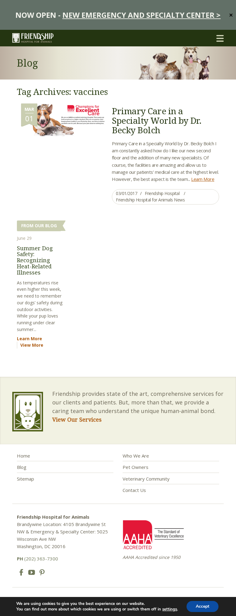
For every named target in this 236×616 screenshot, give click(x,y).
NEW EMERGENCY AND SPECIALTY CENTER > (141, 15)
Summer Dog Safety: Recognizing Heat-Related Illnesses (35, 260)
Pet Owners (135, 467)
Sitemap (25, 479)
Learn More (202, 179)
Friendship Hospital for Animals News (150, 200)
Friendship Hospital (162, 193)
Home (23, 456)
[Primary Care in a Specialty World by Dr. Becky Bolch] (61, 120)
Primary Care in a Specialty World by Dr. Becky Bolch (156, 120)
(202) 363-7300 (37, 559)
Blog (21, 467)
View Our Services (77, 419)
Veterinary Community (146, 479)
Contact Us (134, 490)
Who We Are (136, 456)
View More (31, 345)
